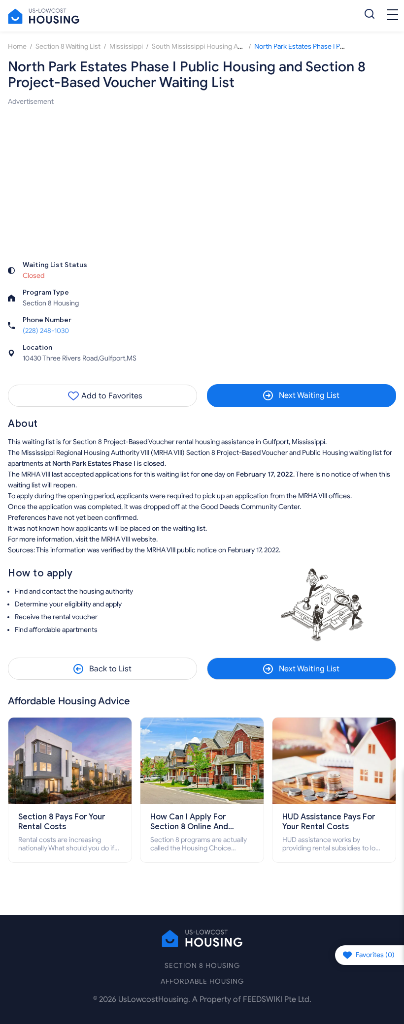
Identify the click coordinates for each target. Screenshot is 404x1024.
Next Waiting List (309, 395)
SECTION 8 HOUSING (202, 966)
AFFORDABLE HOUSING (202, 981)
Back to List (110, 669)
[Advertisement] (202, 176)
